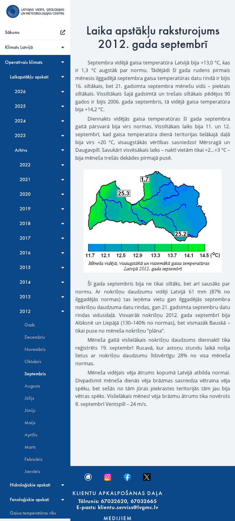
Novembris (35, 349)
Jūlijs (29, 398)
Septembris (35, 374)
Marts (30, 447)
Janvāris (32, 471)
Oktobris (32, 362)
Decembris (34, 337)
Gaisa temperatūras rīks (33, 513)
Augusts (32, 386)
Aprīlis (30, 435)
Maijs (29, 423)
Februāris (33, 459)
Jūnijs (29, 410)
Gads (29, 325)
